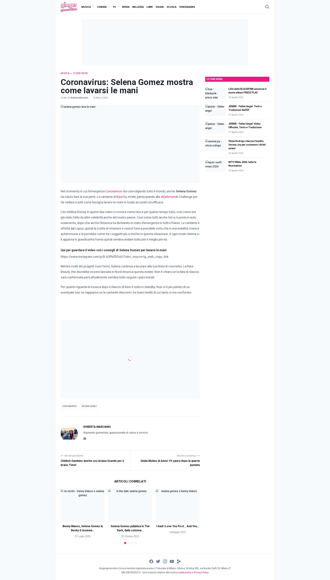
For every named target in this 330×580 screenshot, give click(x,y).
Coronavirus (113, 191)
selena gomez (89, 406)
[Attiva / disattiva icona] (267, 7)
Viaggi (160, 6)
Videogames (187, 6)
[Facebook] (151, 561)
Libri (150, 6)
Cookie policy (184, 572)
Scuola (172, 6)
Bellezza (138, 6)
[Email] (84, 438)
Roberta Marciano (80, 97)
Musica (86, 6)
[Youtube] (172, 561)
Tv (114, 6)
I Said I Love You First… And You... (177, 526)
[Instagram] (165, 561)
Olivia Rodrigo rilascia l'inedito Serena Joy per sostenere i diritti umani (247, 145)
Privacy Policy (201, 572)
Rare (120, 197)
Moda (126, 6)
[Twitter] (158, 561)
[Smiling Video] (179, 561)
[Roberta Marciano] (69, 433)
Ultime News (80, 73)
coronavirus (69, 406)
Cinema (102, 6)
